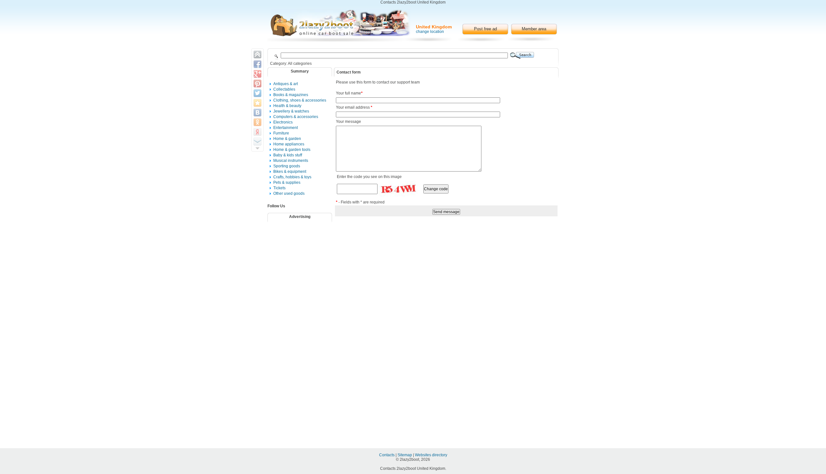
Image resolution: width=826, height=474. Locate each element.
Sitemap (405, 455)
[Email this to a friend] (257, 141)
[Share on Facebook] (257, 64)
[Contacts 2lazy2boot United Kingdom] (340, 22)
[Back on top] (257, 54)
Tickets (279, 188)
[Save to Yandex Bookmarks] (257, 132)
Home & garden (287, 138)
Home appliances (288, 144)
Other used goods (289, 193)
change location (430, 31)
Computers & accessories (295, 116)
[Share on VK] (257, 112)
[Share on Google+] (257, 74)
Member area (534, 28)
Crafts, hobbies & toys (292, 177)
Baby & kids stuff (287, 155)
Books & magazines (290, 95)
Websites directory (431, 455)
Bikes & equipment (289, 171)
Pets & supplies (286, 182)
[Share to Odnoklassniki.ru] (257, 122)
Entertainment (285, 127)
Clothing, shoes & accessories (299, 100)
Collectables (284, 89)
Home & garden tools (291, 149)
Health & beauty (287, 106)
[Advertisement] (304, 241)
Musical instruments (290, 160)
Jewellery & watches (291, 111)
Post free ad (485, 28)
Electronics (283, 122)
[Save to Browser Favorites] (257, 103)
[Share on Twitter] (257, 93)
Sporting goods (286, 166)
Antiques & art (285, 84)
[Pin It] (257, 83)
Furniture (281, 133)
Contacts (387, 455)
